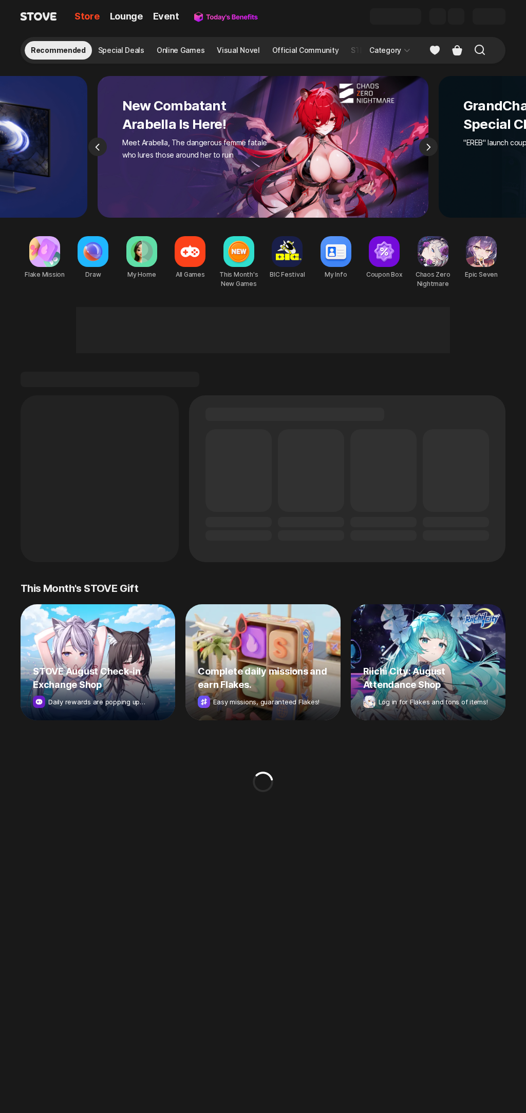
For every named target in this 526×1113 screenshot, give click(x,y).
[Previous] (97, 147)
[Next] (428, 147)
